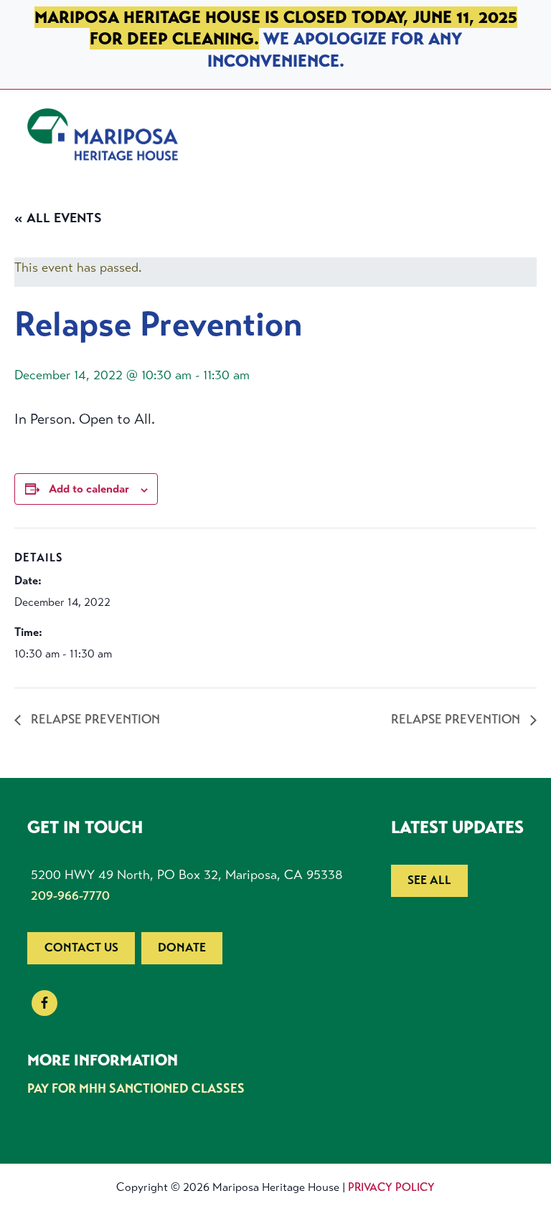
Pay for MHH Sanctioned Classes (136, 1088)
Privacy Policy (391, 1187)
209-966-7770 (70, 895)
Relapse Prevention (94, 719)
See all (429, 880)
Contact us (81, 947)
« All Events (58, 218)
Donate (182, 947)
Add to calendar (89, 488)
